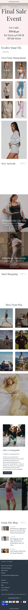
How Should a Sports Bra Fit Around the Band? (18, 552)
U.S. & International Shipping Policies (9, 575)
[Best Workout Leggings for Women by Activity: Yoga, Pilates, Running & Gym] (5, 528)
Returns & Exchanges (6, 568)
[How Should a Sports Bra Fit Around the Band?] (5, 551)
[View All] (14, 250)
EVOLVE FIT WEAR (7, 561)
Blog (2, 585)
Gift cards (3, 580)
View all (23, 163)
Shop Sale (6, 52)
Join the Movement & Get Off (13, 594)
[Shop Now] (14, 213)
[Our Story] (14, 435)
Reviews (3, 573)
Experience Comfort (14, 497)
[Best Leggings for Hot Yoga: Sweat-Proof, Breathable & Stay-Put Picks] (5, 538)
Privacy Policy (4, 590)
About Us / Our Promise (6, 565)
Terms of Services (5, 587)
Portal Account (4, 582)
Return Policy (4, 570)
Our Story (7, 472)
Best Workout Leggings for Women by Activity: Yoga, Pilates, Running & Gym (18, 531)
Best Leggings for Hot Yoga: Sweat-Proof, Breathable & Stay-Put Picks (17, 542)
